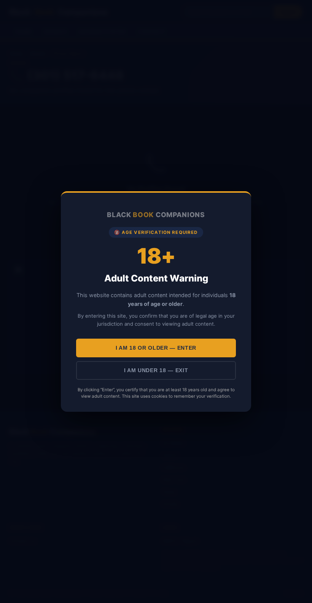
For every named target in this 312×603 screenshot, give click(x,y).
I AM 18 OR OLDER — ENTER (156, 348)
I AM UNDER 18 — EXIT (156, 370)
